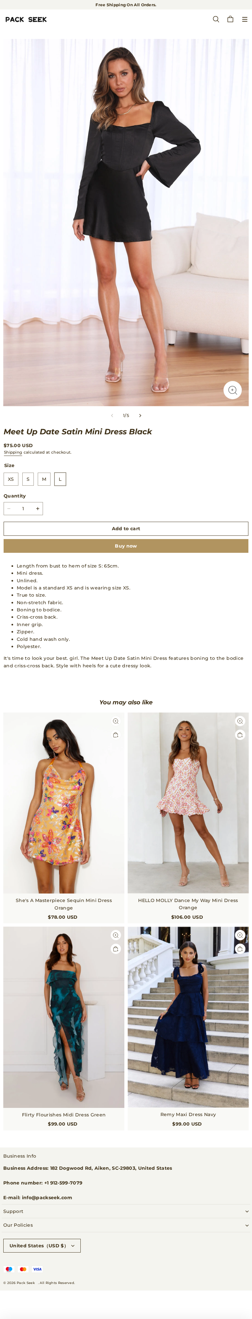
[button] (245, 19)
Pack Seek (26, 1283)
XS (11, 479)
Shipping (13, 452)
